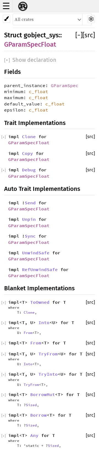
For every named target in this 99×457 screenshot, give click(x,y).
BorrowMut (42, 394)
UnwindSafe (36, 252)
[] (78, 35)
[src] (88, 35)
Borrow (38, 415)
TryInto (48, 374)
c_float (38, 91)
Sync (30, 236)
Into (44, 322)
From (28, 332)
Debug (29, 169)
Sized (31, 405)
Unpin (29, 219)
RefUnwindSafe (40, 269)
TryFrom (48, 353)
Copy (27, 153)
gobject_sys (41, 35)
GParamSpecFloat (30, 44)
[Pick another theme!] (6, 19)
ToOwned (40, 302)
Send (30, 202)
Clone (29, 136)
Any (34, 435)
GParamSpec (64, 85)
